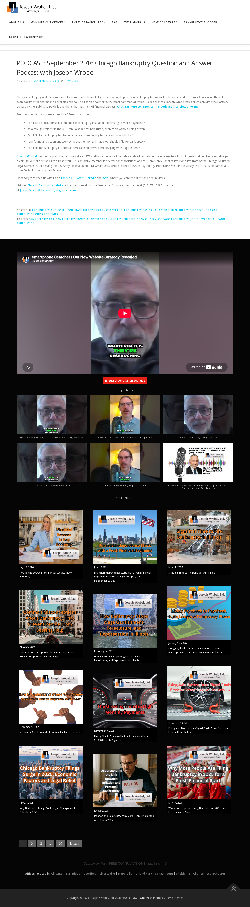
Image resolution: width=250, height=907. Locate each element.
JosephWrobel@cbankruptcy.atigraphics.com (48, 190)
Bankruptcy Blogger (200, 22)
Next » (74, 843)
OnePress (146, 898)
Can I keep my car (41, 219)
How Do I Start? (164, 22)
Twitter (79, 178)
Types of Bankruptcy (88, 22)
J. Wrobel (72, 81)
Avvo (105, 178)
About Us (16, 22)
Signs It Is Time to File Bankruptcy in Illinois (191, 572)
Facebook (67, 178)
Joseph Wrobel (27, 156)
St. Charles (196, 873)
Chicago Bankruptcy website (45, 185)
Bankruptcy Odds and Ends (37, 214)
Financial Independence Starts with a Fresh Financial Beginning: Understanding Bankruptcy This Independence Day (122, 576)
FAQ (115, 22)
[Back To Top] (233, 888)
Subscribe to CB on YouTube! (127, 380)
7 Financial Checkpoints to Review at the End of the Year (50, 732)
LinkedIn (91, 178)
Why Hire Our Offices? (48, 22)
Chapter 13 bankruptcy (104, 219)
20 (60, 843)
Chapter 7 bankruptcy (139, 219)
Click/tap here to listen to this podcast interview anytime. (158, 106)
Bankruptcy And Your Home (53, 210)
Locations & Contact (26, 37)
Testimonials (134, 22)
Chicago (56, 873)
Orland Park (144, 873)
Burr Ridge (73, 873)
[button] (129, 390)
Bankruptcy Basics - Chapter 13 (98, 210)
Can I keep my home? (70, 219)
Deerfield (89, 873)
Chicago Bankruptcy (173, 219)
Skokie (181, 873)
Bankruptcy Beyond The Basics (194, 210)
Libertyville (107, 873)
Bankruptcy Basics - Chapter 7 (147, 210)
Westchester (216, 873)
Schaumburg (164, 873)
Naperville (125, 873)
